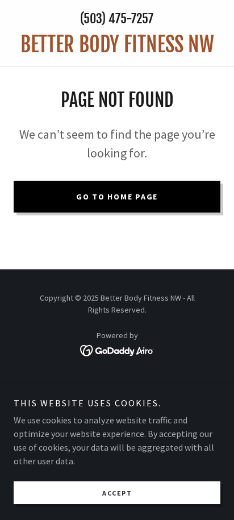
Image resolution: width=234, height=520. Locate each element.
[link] (117, 44)
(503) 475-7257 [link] (116, 18)
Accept (117, 493)
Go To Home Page (117, 197)
